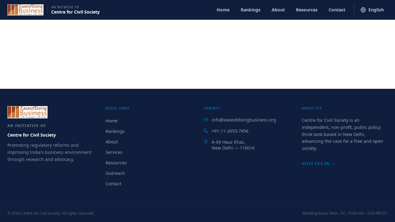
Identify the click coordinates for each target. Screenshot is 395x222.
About (278, 10)
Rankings (250, 10)
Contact (337, 10)
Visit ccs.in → (318, 163)
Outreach (115, 173)
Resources (307, 10)
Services (114, 152)
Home (223, 10)
